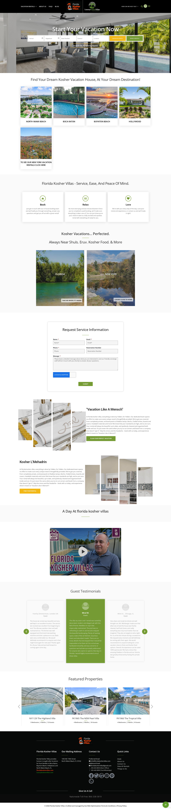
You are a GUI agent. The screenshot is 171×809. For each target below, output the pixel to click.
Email (88, 339)
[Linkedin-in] (101, 775)
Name (55, 339)
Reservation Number (93, 348)
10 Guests (94, 722)
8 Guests (137, 722)
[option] (85, 631)
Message (56, 356)
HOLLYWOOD (135, 121)
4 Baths (43, 722)
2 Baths (130, 722)
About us (42, 6)
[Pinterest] (112, 775)
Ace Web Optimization (92, 806)
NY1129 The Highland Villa (42, 718)
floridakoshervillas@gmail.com (101, 766)
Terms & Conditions (108, 806)
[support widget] (166, 805)
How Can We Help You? (129, 6)
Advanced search (117, 38)
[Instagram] (106, 775)
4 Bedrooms (78, 722)
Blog (57, 6)
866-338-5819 (95, 796)
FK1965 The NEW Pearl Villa (85, 718)
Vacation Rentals (28, 6)
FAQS (50, 6)
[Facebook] (91, 775)
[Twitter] (96, 775)
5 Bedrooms (35, 722)
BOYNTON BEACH (102, 121)
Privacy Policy (122, 806)
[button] (26, 631)
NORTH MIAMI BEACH (36, 121)
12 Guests (50, 722)
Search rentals (134, 38)
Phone (55, 348)
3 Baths (86, 722)
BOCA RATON (69, 121)
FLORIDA (60, 274)
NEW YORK (111, 274)
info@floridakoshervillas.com (100, 761)
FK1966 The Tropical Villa (129, 718)
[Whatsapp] (91, 781)
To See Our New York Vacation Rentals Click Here (36, 163)
